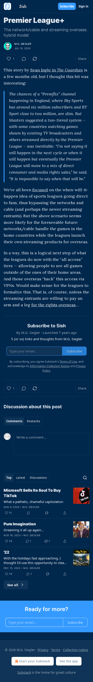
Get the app (69, 661)
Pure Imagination (20, 524)
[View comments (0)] (23, 58)
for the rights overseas (53, 304)
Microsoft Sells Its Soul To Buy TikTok (32, 493)
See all (12, 585)
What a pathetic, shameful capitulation (33, 501)
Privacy (43, 650)
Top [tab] (9, 478)
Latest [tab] (20, 478)
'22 (6, 552)
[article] (46, 502)
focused (40, 189)
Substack (24, 672)
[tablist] (23, 421)
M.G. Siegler (22, 43)
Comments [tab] (14, 421)
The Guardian (70, 70)
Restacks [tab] (33, 421)
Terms (55, 650)
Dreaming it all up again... (24, 530)
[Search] (84, 477)
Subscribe (67, 6)
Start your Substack (34, 661)
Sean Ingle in (43, 70)
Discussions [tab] (38, 478)
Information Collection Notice (50, 366)
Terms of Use (68, 361)
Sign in (83, 6)
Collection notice (75, 650)
